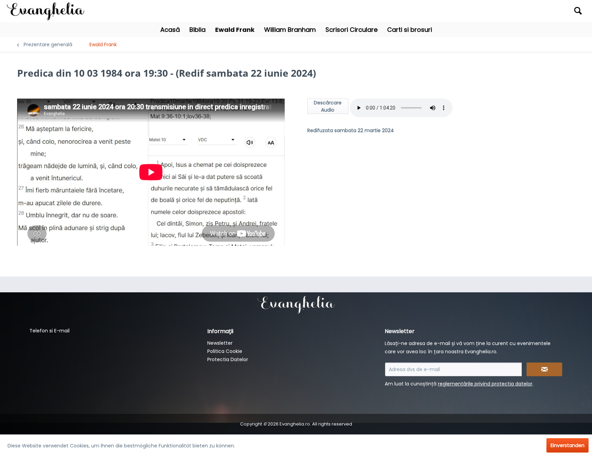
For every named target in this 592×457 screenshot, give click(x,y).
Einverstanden (567, 445)
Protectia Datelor (227, 359)
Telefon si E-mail (49, 330)
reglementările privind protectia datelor (485, 383)
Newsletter (220, 343)
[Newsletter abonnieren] (544, 369)
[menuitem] (514, 11)
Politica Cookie (224, 351)
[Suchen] (578, 10)
